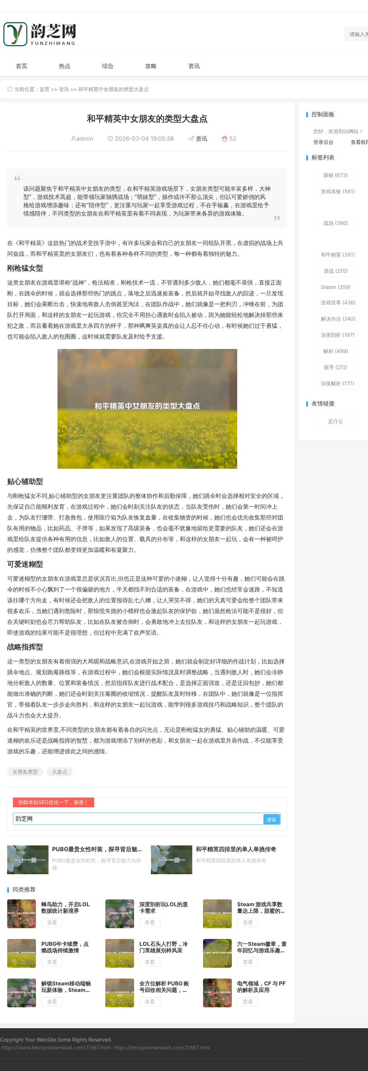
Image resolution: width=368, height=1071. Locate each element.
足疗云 (335, 421)
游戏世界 (338, 302)
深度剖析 (338, 335)
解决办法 (338, 319)
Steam (336, 287)
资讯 (194, 65)
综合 (108, 65)
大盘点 (59, 771)
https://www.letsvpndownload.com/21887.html (56, 1047)
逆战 (336, 271)
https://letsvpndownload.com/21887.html (162, 1047)
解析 (335, 351)
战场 (335, 223)
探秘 (335, 175)
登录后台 (323, 142)
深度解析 (337, 383)
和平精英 (338, 254)
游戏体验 (338, 191)
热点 (64, 65)
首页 (21, 65)
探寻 (336, 367)
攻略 (151, 65)
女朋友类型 (25, 771)
